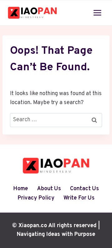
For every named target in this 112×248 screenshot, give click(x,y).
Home (20, 188)
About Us (49, 188)
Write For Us (79, 198)
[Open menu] (97, 12)
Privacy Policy (35, 198)
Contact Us (84, 188)
